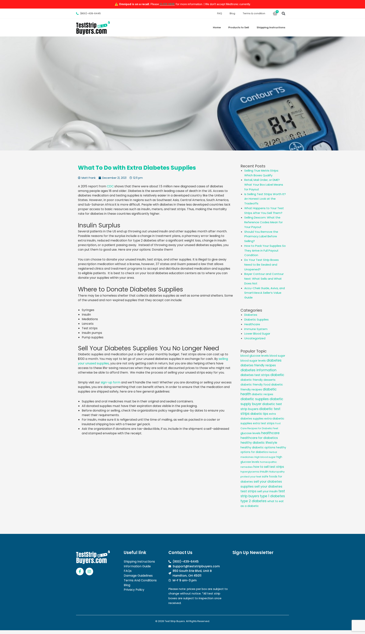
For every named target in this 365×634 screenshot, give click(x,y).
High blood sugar (265, 457)
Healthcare (252, 324)
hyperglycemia (249, 471)
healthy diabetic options (257, 447)
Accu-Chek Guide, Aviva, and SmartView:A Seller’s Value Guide (264, 293)
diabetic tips (259, 414)
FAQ (219, 13)
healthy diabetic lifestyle (258, 442)
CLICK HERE (167, 4)
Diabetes (250, 315)
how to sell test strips (268, 467)
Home (217, 27)
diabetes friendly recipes (258, 365)
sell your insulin (267, 491)
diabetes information (258, 370)
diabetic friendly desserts (257, 380)
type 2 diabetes (253, 501)
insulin (264, 471)
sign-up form (110, 382)
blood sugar (277, 356)
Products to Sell (238, 27)
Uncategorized (254, 338)
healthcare (270, 433)
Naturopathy (277, 471)
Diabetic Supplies (256, 319)
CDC (110, 186)
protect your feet (250, 476)
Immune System (255, 329)
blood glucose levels (254, 356)
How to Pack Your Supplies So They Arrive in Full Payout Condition (265, 250)
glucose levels (250, 433)
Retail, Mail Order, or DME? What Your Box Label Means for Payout (263, 184)
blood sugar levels (253, 361)
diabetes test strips (255, 375)
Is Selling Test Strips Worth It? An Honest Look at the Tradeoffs (265, 199)
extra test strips (264, 423)
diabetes (274, 360)
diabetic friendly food (255, 384)
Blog (232, 13)
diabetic (277, 374)
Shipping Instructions (271, 27)
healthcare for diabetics (259, 438)
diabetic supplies (254, 399)
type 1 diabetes (272, 496)
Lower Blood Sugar (257, 334)
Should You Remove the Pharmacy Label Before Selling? (261, 236)
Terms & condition (254, 13)
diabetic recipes (262, 394)
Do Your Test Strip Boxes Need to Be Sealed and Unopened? (261, 264)
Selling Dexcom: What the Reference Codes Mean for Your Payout (263, 222)
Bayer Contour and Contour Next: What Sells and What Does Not (264, 278)
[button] (283, 13)
